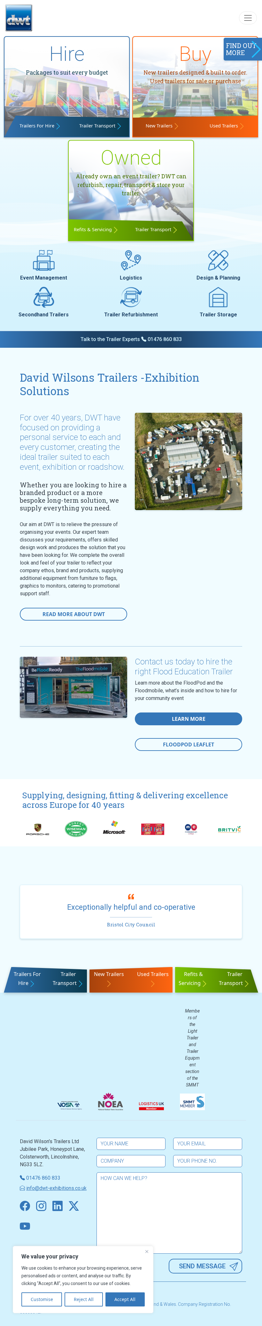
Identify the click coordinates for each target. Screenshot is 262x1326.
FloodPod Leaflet (188, 744)
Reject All (84, 1299)
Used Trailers (224, 126)
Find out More (241, 49)
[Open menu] (248, 18)
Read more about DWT (73, 614)
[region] (83, 1279)
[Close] (146, 1251)
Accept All (124, 1299)
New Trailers (159, 126)
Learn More (188, 718)
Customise (42, 1299)
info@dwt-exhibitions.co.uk (56, 1188)
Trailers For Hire (36, 126)
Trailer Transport (97, 126)
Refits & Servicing (93, 229)
